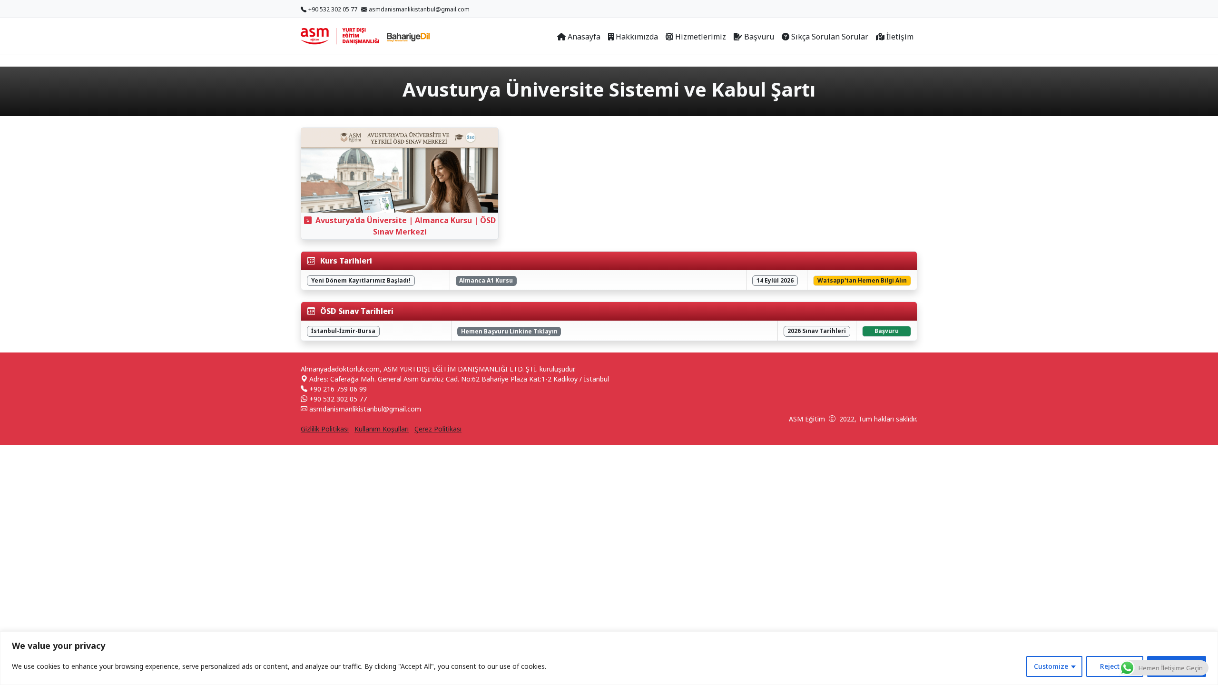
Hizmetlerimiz (700, 36)
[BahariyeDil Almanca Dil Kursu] (408, 36)
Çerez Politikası (438, 428)
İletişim (900, 36)
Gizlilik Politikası (325, 428)
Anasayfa (584, 36)
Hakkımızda (637, 36)
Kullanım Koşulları (381, 428)
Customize (1051, 666)
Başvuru (759, 36)
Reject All (1115, 666)
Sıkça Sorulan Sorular (829, 36)
